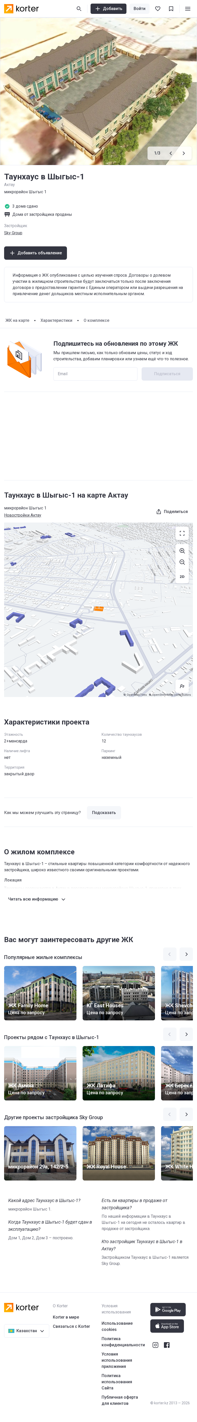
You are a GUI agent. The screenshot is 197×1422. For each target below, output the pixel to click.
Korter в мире (66, 1317)
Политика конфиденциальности (123, 1341)
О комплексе (96, 320)
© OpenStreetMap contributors (170, 695)
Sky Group (13, 232)
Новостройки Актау (22, 515)
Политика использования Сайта (117, 1381)
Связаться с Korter (71, 1326)
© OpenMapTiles (135, 695)
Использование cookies (117, 1326)
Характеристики (56, 320)
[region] (98, 610)
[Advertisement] (98, 436)
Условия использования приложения (117, 1360)
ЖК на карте (17, 320)
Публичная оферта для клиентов (120, 1400)
